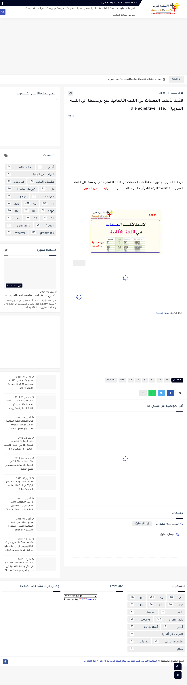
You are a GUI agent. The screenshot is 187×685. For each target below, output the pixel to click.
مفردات (70, 8)
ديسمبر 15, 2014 (23, 397)
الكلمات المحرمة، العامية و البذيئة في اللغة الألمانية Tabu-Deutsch (20, 486)
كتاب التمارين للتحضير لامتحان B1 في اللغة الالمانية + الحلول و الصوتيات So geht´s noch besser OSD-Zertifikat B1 (19, 445)
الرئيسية (175, 93)
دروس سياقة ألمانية (124, 15)
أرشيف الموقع (116, 3)
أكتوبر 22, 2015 (23, 376)
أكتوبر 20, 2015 (23, 498)
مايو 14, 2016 (24, 539)
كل (48, 189)
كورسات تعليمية (126, 8)
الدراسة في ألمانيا (86, 8)
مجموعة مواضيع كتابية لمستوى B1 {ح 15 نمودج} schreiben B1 (21, 384)
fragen (45, 225)
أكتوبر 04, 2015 (23, 518)
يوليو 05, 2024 (47, 291)
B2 (145, 380)
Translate (90, 599)
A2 (159, 380)
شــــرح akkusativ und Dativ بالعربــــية (30, 296)
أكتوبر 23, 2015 (23, 417)
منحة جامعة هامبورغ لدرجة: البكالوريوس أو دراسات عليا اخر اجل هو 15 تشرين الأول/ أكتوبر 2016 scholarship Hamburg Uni (19, 546)
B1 (152, 380)
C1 (138, 380)
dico (122, 380)
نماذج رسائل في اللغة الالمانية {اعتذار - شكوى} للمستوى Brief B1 (21, 526)
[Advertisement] (93, 46)
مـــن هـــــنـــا (162, 313)
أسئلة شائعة (20, 167)
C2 (130, 380)
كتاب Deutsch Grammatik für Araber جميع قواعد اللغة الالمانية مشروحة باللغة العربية (20, 405)
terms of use (131, 3)
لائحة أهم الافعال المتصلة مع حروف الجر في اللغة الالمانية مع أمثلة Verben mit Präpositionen (111, 79)
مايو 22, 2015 (24, 437)
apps (48, 211)
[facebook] (2, 3)
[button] (170, 393)
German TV (19, 225)
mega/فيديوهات (55, 8)
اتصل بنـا (104, 3)
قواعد (40, 8)
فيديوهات (16, 181)
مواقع (17, 196)
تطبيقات (30, 8)
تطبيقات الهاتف (42, 181)
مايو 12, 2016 (24, 559)
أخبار (46, 167)
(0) (70, 116)
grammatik (43, 233)
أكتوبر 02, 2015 (23, 478)
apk (13, 203)
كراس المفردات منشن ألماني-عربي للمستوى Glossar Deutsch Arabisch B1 (20, 506)
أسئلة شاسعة (107, 8)
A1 (160, 93)
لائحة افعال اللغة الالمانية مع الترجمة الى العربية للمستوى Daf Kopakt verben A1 (20, 425)
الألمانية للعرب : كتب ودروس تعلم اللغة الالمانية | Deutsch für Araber (121, 661)
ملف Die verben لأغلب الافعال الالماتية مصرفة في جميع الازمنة (19, 465)
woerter (111, 380)
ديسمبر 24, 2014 (23, 458)
